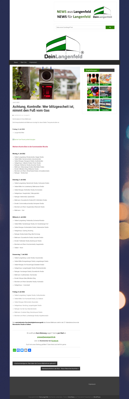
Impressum (33, 62)
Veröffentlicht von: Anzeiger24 (21, 115)
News (16, 62)
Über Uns (24, 62)
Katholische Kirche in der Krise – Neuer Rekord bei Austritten (60, 368)
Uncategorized (16, 97)
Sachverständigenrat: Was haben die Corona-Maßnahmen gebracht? (35, 363)
